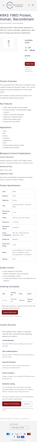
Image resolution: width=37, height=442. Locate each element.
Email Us (27, 404)
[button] (4, 5)
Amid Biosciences (20, 440)
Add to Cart (29, 64)
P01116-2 (15, 239)
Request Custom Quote (11, 404)
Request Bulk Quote (9, 312)
